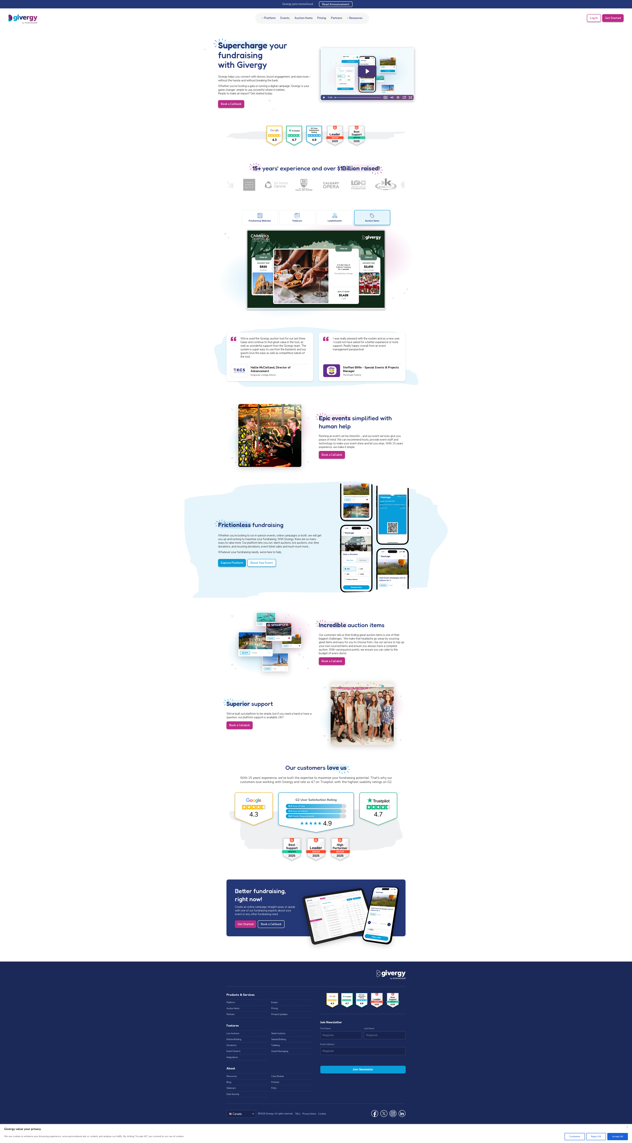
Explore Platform (232, 563)
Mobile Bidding (233, 1039)
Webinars (231, 1088)
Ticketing (275, 1045)
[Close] (629, 1127)
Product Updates (279, 1014)
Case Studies (277, 1076)
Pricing (321, 18)
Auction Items (303, 18)
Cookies (322, 1113)
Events (285, 18)
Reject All (596, 1136)
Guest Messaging (279, 1051)
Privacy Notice (309, 1113)
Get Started (613, 18)
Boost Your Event (261, 563)
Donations (231, 1045)
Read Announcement (335, 4)
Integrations (232, 1057)
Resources (355, 18)
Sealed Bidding (278, 1039)
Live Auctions (232, 1033)
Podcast (275, 1082)
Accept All (617, 1136)
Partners (336, 18)
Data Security (232, 1094)
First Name (325, 1028)
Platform (270, 18)
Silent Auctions (278, 1033)
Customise (574, 1136)
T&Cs (297, 1113)
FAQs (273, 1088)
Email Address (327, 1044)
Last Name (369, 1028)
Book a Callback (231, 104)
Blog (228, 1082)
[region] (316, 1133)
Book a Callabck (332, 455)
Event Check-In (233, 1051)
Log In (594, 18)
